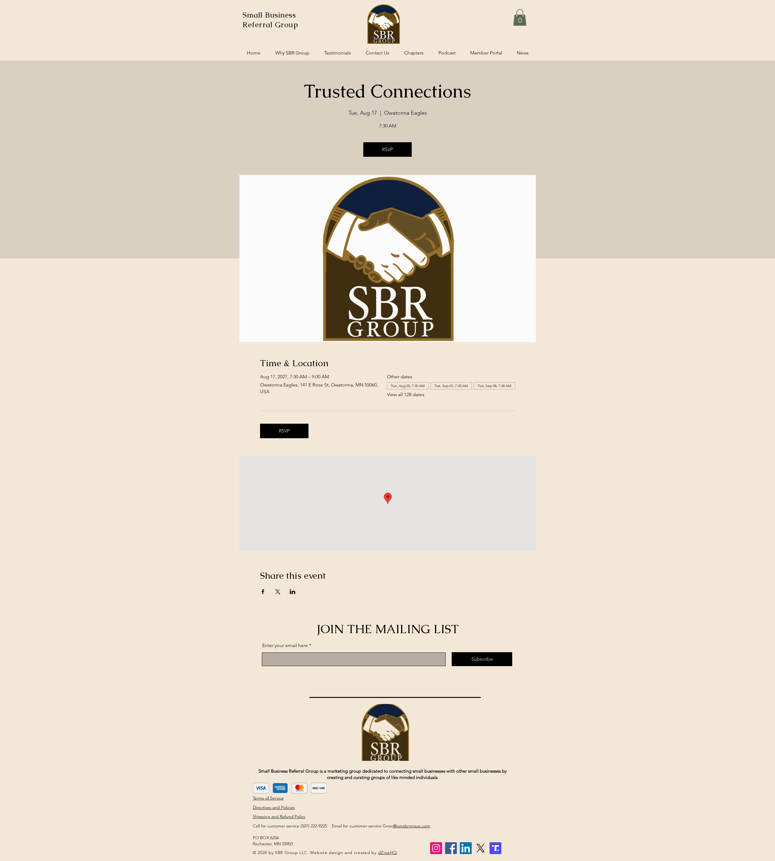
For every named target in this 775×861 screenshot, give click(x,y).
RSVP (387, 149)
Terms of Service (268, 798)
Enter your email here (285, 645)
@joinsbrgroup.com (411, 826)
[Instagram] (436, 848)
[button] (520, 17)
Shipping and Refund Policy (279, 816)
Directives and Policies (274, 807)
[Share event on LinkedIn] (292, 591)
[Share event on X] (278, 591)
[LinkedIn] (466, 848)
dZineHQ (387, 852)
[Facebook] (451, 848)
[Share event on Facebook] (263, 591)
